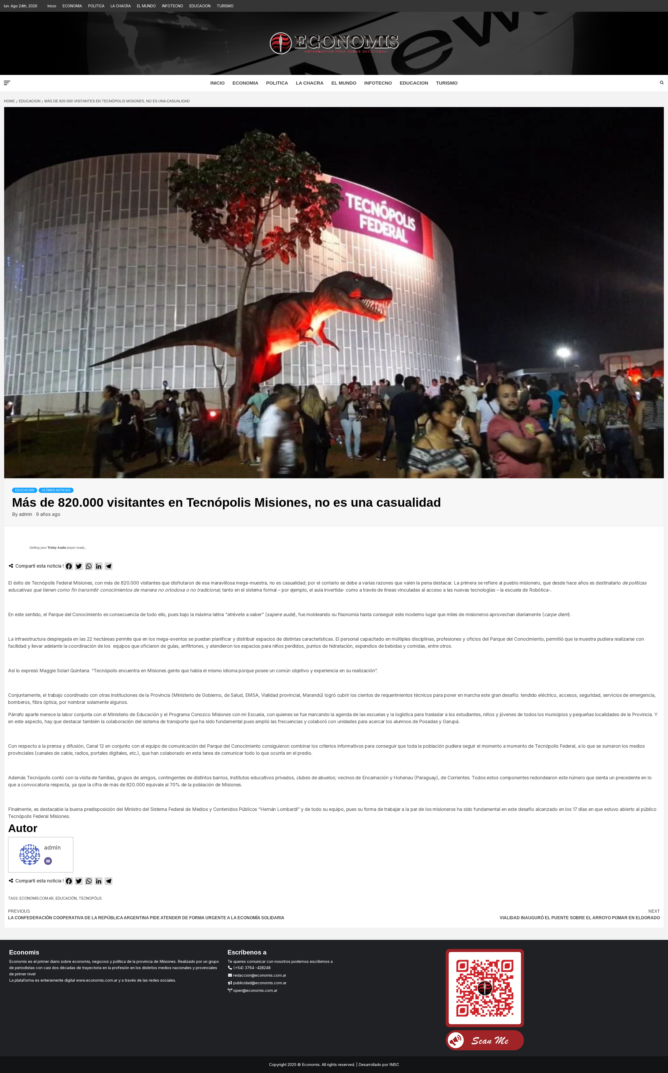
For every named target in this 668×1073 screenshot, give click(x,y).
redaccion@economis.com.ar (259, 975)
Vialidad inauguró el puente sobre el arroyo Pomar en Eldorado (580, 914)
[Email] (48, 861)
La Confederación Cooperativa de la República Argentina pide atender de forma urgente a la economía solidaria (146, 914)
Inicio (51, 6)
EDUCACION (200, 6)
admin (26, 514)
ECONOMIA (72, 6)
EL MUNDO (146, 6)
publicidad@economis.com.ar (259, 982)
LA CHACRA (121, 6)
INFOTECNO (172, 6)
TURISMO (225, 6)
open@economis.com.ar (254, 990)
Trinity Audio (56, 548)
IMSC (393, 1064)
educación (66, 898)
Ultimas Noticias (56, 490)
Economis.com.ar (36, 898)
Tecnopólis (90, 898)
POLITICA (96, 6)
